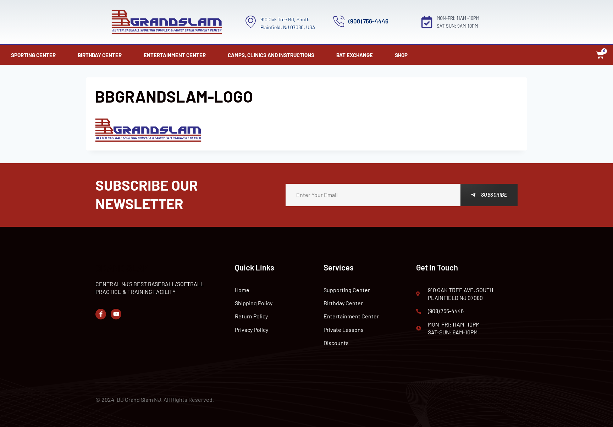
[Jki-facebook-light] (100, 314)
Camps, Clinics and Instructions (271, 55)
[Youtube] (116, 314)
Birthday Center (100, 55)
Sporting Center (33, 55)
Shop (401, 55)
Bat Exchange (354, 55)
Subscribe (494, 195)
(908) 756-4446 (368, 20)
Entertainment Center (175, 55)
